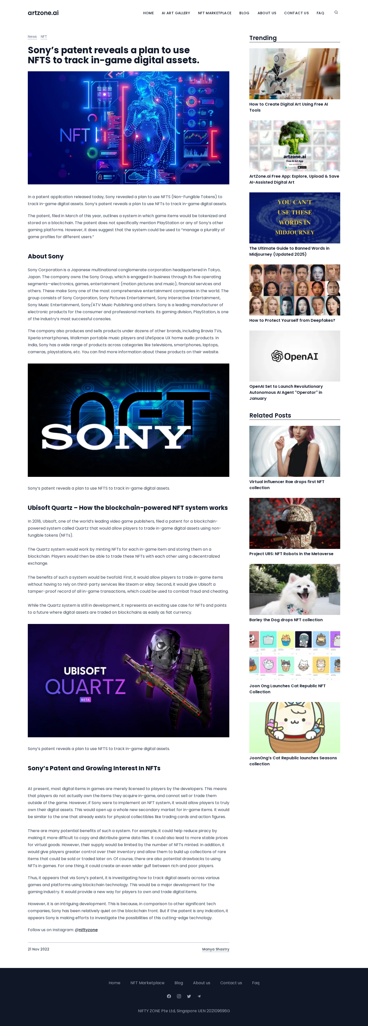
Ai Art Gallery (176, 13)
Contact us (231, 983)
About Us (267, 13)
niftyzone (88, 930)
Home (148, 13)
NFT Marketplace (214, 13)
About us (201, 983)
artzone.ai (43, 13)
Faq (255, 983)
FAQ (320, 13)
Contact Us (296, 13)
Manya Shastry (215, 949)
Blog (244, 13)
